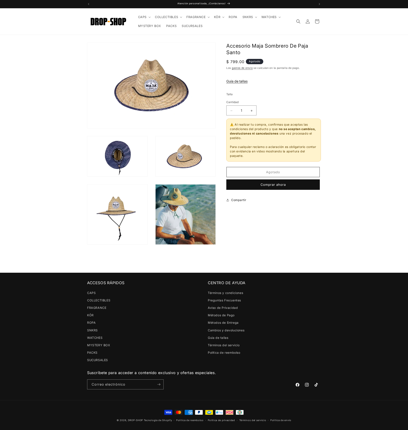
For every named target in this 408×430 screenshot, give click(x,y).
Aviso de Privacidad (223, 307)
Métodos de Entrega (223, 322)
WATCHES (94, 337)
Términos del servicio (224, 345)
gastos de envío (242, 68)
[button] (144, 17)
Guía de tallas (237, 81)
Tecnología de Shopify (158, 420)
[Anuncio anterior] (88, 4)
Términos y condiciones (225, 293)
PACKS (92, 352)
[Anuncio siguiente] (319, 4)
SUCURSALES (97, 360)
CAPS (91, 293)
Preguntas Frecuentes (224, 300)
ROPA (91, 322)
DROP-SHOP (135, 420)
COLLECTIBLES (98, 300)
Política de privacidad (221, 420)
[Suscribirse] (158, 384)
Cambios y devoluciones (226, 330)
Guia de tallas (218, 337)
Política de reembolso (224, 352)
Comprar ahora (273, 185)
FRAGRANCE (96, 307)
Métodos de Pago (221, 315)
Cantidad (232, 102)
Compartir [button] (238, 200)
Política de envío (280, 420)
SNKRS (92, 330)
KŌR (90, 315)
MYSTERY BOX (98, 345)
